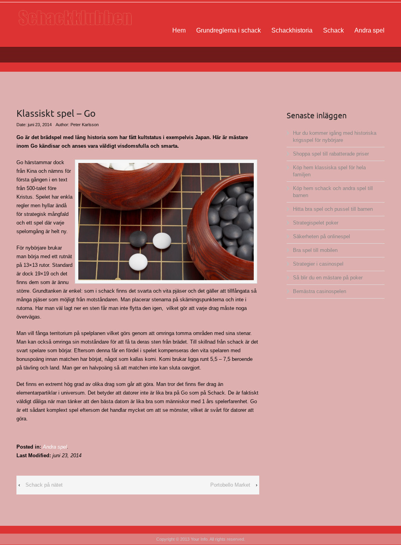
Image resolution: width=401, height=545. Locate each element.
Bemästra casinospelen (319, 291)
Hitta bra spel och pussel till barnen (333, 209)
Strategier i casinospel (318, 264)
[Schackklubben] (75, 17)
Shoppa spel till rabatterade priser (331, 154)
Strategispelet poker (315, 223)
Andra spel (369, 30)
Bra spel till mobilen (315, 250)
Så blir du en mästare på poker (328, 278)
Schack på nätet (44, 485)
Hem (179, 30)
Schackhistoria (291, 30)
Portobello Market (230, 485)
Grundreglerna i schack (228, 30)
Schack (333, 30)
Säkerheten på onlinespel (321, 236)
